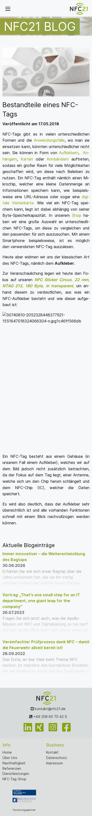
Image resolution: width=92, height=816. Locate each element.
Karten (27, 159)
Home (7, 752)
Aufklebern (68, 152)
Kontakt (52, 752)
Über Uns (9, 758)
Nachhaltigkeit (14, 763)
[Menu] (7, 9)
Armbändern (56, 159)
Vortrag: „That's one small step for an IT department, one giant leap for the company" (41, 600)
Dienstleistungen (15, 774)
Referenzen (11, 768)
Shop (76, 215)
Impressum (54, 763)
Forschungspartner (24, 810)
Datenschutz (56, 758)
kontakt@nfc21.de (50, 709)
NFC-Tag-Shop (14, 779)
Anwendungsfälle (49, 140)
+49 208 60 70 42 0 (49, 716)
